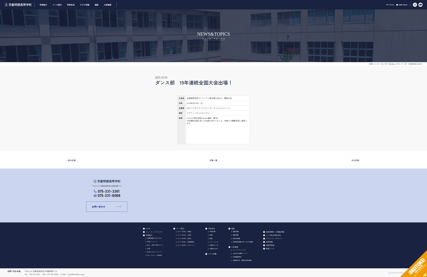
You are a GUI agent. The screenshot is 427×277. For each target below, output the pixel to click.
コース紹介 (57, 4)
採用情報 (269, 242)
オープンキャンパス (239, 250)
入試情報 (107, 4)
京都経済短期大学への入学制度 (243, 242)
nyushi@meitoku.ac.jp (76, 274)
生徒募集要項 (237, 257)
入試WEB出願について (240, 253)
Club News (392, 64)
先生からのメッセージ (154, 252)
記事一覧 (213, 160)
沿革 (148, 248)
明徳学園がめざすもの (154, 238)
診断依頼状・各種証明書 (275, 232)
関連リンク (270, 248)
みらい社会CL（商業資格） (186, 242)
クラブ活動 (84, 4)
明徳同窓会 (270, 245)
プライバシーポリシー (274, 238)
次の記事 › (355, 160)
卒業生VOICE (214, 249)
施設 (211, 238)
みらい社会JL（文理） (185, 235)
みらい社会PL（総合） (185, 238)
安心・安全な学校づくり (155, 245)
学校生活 (71, 4)
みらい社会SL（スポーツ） (186, 245)
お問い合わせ (402, 4)
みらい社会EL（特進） (185, 231)
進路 (96, 4)
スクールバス (214, 242)
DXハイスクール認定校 (154, 255)
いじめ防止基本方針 (273, 235)
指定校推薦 (236, 238)
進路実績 (236, 231)
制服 (211, 235)
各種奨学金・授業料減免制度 (242, 260)
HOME (371, 64)
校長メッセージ (152, 242)
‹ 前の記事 (71, 160)
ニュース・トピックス (380, 64)
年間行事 (212, 231)
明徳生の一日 (214, 245)
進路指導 (236, 235)
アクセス (391, 4)
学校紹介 (43, 4)
